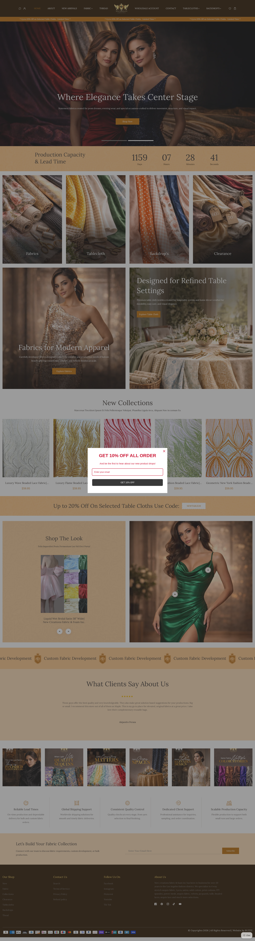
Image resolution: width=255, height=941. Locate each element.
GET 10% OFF (128, 482)
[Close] (164, 451)
